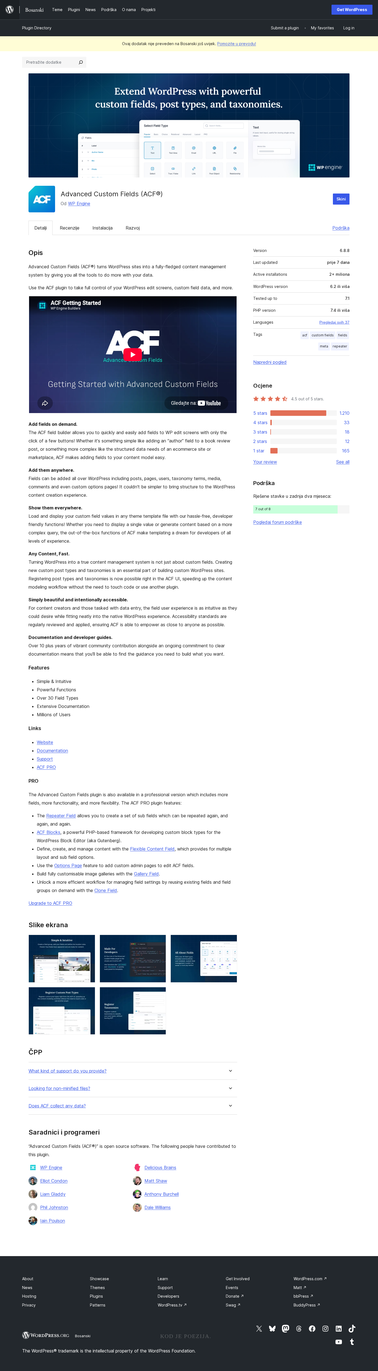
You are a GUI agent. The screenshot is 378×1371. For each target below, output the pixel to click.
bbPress (304, 1296)
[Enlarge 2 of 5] (158, 942)
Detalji (40, 228)
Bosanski (82, 1336)
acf (304, 335)
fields (342, 335)
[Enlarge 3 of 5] (229, 942)
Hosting (29, 1296)
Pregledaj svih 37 (334, 322)
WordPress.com (310, 1278)
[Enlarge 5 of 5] (158, 994)
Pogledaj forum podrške (277, 522)
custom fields (323, 335)
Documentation (52, 750)
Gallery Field (146, 874)
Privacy (29, 1305)
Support (45, 759)
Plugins (96, 1296)
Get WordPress (352, 9)
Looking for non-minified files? (59, 1088)
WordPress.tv (172, 1305)
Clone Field (105, 890)
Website (45, 742)
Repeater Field (61, 815)
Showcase (99, 1278)
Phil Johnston (54, 1207)
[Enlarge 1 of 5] (87, 942)
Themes (97, 1287)
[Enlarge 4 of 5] (87, 994)
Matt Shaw (155, 1181)
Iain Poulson (52, 1220)
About (27, 1278)
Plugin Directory (36, 27)
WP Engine (79, 203)
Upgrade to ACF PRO (50, 903)
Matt (300, 1287)
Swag (233, 1305)
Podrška (340, 228)
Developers (168, 1296)
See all (342, 462)
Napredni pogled (270, 362)
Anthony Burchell (161, 1194)
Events (232, 1287)
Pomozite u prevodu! (236, 43)
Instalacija (102, 228)
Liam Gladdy (53, 1194)
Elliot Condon (54, 1181)
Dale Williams (157, 1207)
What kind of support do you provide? (68, 1071)
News (27, 1287)
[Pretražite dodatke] (80, 62)
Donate (235, 1296)
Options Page (68, 865)
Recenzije (69, 228)
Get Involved (238, 1278)
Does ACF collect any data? (57, 1106)
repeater (340, 346)
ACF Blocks (48, 832)
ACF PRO (46, 767)
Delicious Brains (160, 1167)
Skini (341, 199)
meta (324, 346)
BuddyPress (307, 1305)
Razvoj (133, 228)
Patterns (97, 1305)
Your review (265, 462)
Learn (163, 1278)
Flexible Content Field (152, 849)
